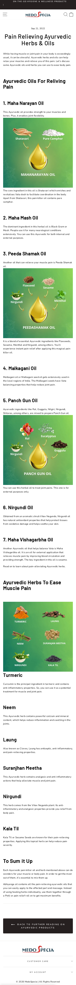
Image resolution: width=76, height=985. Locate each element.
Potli (7, 895)
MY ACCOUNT (38, 972)
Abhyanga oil (10, 884)
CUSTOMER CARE (38, 961)
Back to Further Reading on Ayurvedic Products (40, 926)
